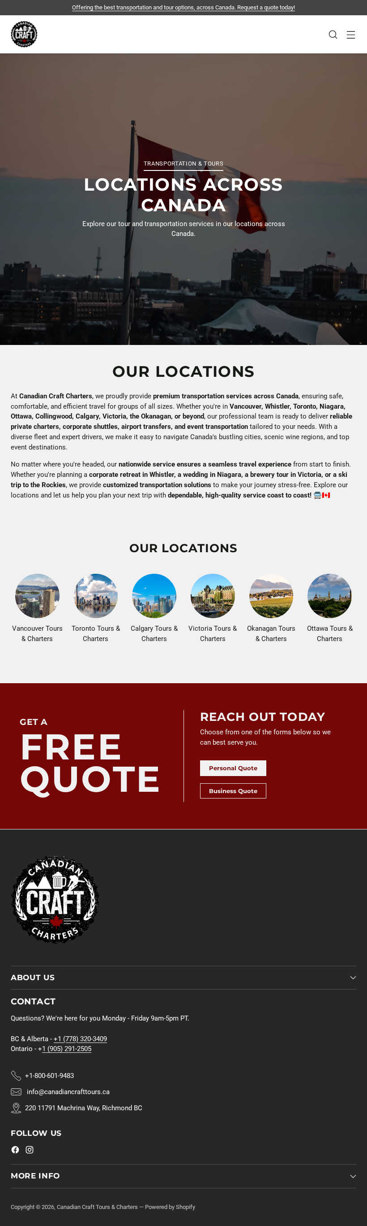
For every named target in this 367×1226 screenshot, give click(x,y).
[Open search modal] (333, 34)
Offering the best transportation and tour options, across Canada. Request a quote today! (183, 7)
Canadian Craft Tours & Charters (97, 1207)
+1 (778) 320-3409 (80, 1039)
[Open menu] (350, 34)
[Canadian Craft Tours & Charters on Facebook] (15, 1151)
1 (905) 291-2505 (66, 1049)
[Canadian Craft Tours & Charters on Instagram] (29, 1151)
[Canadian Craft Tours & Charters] (24, 34)
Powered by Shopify (170, 1207)
